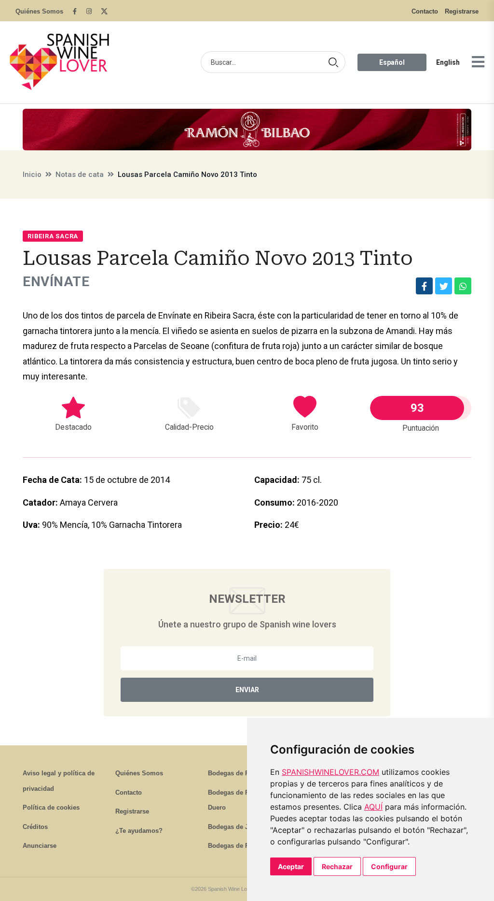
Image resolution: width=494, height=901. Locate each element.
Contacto (425, 11)
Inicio (32, 174)
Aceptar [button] (291, 866)
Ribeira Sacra (52, 236)
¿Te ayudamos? (139, 830)
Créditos (35, 826)
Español (392, 62)
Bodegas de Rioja (234, 773)
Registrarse (462, 11)
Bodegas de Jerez (234, 826)
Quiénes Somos (39, 11)
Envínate (56, 282)
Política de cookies (51, 807)
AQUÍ (373, 807)
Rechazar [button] (337, 866)
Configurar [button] (389, 866)
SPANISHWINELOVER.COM (330, 772)
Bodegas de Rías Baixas (244, 845)
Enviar (247, 690)
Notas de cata (79, 174)
